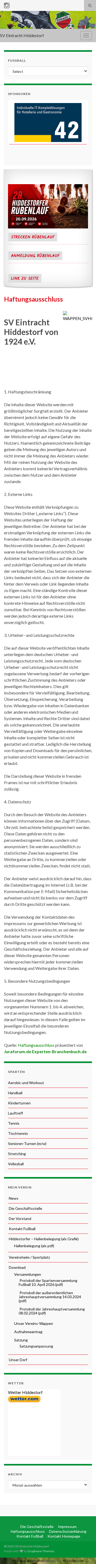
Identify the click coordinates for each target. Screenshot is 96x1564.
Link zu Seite (25, 278)
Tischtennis (18, 1133)
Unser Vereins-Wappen (33, 1323)
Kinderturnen (19, 1103)
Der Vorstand (19, 1218)
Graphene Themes (40, 1551)
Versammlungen (27, 1274)
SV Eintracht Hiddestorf (22, 35)
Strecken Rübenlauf (32, 237)
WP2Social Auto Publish (28, 1560)
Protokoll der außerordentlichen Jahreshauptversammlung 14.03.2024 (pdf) (50, 1296)
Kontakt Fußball (21, 1228)
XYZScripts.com (73, 1560)
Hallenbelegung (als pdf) (33, 1245)
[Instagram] (7, 4)
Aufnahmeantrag (27, 1331)
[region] (48, 122)
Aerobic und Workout (26, 1082)
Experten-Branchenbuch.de (59, 1051)
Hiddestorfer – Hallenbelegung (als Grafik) (43, 1239)
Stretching (17, 1153)
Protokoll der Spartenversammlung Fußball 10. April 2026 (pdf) (48, 1282)
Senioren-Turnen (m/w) (27, 1143)
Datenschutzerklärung (67, 1531)
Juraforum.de (17, 1051)
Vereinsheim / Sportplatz (29, 1257)
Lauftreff (15, 1113)
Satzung (20, 1340)
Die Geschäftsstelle (25, 1208)
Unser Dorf (17, 1359)
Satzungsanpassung (36, 1346)
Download (17, 1267)
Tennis (13, 1123)
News (13, 1198)
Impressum (67, 1526)
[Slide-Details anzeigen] (48, 122)
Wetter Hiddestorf (25, 1392)
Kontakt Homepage (63, 1536)
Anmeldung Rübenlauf (35, 256)
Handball (15, 1093)
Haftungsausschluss (36, 1045)
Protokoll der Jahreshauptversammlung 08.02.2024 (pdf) (52, 1311)
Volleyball (16, 1164)
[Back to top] (84, 1552)
